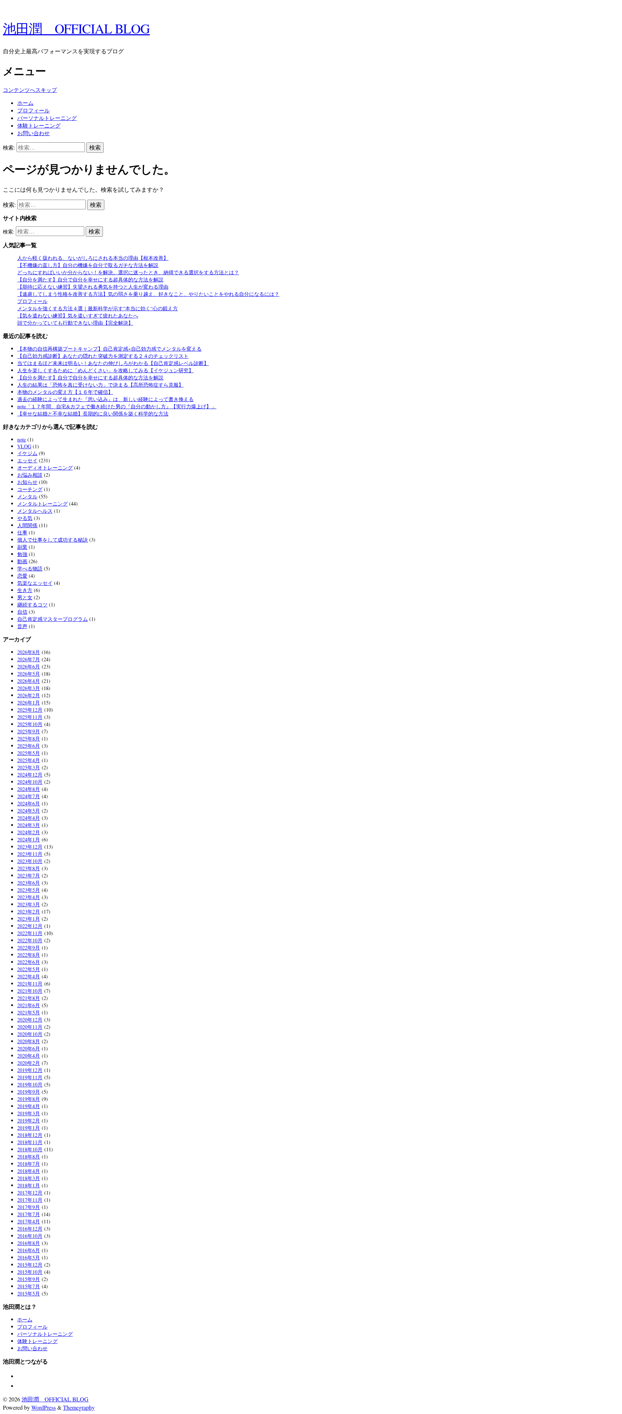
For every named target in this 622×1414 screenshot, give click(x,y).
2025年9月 (28, 731)
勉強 (22, 554)
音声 (22, 626)
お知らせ (27, 482)
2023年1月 (28, 918)
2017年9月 (28, 1207)
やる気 (24, 518)
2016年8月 (28, 1243)
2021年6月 (28, 1005)
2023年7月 (28, 875)
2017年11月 (29, 1199)
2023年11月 (29, 853)
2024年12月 (29, 774)
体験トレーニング (38, 125)
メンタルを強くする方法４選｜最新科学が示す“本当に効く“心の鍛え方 (97, 308)
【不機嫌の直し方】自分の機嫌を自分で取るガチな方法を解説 (87, 265)
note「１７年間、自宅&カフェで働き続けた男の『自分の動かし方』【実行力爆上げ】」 (116, 406)
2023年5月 (28, 889)
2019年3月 (28, 1113)
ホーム (25, 102)
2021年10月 (29, 990)
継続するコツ (32, 604)
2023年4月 (28, 897)
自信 (22, 611)
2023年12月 (29, 846)
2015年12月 (29, 1264)
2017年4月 (28, 1221)
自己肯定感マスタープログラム (52, 618)
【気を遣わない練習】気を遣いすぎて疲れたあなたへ (77, 315)
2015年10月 (29, 1271)
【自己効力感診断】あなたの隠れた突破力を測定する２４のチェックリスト (103, 355)
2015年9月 (28, 1279)
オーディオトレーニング (45, 467)
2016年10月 (29, 1235)
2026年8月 (28, 652)
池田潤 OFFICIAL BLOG (76, 28)
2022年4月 (28, 976)
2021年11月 (29, 983)
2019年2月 (28, 1120)
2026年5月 (28, 673)
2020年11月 (29, 1026)
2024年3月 (28, 825)
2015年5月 (28, 1293)
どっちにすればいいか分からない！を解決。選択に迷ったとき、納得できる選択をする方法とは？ (128, 272)
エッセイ (27, 460)
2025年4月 (28, 760)
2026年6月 (28, 666)
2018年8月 (28, 1156)
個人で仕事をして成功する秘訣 (52, 539)
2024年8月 (28, 789)
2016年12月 (29, 1228)
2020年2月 (28, 1062)
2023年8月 (28, 868)
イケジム (27, 453)
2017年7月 (28, 1214)
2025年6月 (28, 745)
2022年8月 (28, 954)
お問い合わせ (33, 133)
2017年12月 (29, 1192)
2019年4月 (28, 1106)
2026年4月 (28, 680)
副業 (22, 546)
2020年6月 (28, 1048)
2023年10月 (29, 861)
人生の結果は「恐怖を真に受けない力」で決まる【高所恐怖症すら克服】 (100, 384)
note (21, 439)
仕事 (22, 532)
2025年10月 (29, 724)
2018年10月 (29, 1149)
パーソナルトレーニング (47, 117)
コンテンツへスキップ (30, 89)
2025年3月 (28, 767)
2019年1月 (28, 1127)
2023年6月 (28, 882)
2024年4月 (28, 817)
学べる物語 (29, 568)
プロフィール (33, 110)
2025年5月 (28, 753)
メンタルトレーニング (42, 503)
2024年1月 (28, 839)
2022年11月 (29, 933)
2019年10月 (29, 1084)
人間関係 (27, 525)
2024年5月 (28, 810)
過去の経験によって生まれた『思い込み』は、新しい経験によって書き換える (105, 399)
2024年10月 (29, 781)
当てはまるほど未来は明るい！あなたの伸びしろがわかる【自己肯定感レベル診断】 (113, 363)
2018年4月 (28, 1171)
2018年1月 (28, 1185)
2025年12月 (29, 709)
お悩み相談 (29, 474)
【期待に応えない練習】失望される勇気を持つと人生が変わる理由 (92, 286)
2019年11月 (29, 1077)
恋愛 (22, 575)
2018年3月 (28, 1178)
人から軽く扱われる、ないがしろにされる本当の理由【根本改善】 (92, 257)
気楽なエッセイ (35, 582)
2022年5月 (28, 969)
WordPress (43, 1407)
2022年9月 (28, 947)
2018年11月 (29, 1142)
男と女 (24, 597)
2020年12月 (29, 1019)
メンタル (27, 496)
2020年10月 (29, 1034)
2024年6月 (28, 803)
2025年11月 (29, 716)
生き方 (24, 590)
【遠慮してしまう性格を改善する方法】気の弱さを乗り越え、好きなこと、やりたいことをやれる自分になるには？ (148, 293)
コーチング (29, 489)
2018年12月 (29, 1134)
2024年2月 (28, 832)
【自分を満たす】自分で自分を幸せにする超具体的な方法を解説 (90, 279)
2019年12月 (29, 1070)
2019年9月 (28, 1091)
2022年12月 (29, 925)
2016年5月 (28, 1257)
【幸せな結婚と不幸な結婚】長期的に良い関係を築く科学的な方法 (92, 413)
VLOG (24, 446)
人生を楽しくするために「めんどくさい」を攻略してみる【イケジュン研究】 (105, 370)
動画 (22, 561)
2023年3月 (28, 904)
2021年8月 (28, 998)
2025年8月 (28, 738)
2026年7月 (28, 659)
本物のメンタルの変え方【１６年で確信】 (65, 391)
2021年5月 (28, 1012)
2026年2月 (28, 695)
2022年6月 (28, 962)
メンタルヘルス (35, 510)
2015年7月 (28, 1286)
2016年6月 (28, 1250)
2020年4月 (28, 1055)
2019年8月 (28, 1098)
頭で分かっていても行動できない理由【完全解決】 (75, 322)
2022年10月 (29, 940)
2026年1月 (28, 702)
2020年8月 (28, 1041)
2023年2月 (28, 911)
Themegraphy (79, 1407)
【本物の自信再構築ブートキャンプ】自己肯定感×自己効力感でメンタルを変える (109, 348)
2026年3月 (28, 688)
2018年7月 (28, 1163)
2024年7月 (28, 796)
